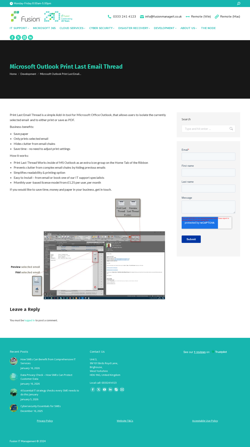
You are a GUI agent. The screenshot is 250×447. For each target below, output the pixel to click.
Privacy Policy (45, 420)
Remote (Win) (201, 17)
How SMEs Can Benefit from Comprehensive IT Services (48, 361)
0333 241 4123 (124, 17)
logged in (29, 320)
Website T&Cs (125, 420)
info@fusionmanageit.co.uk (163, 17)
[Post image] (14, 361)
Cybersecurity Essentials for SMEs (41, 406)
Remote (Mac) (230, 17)
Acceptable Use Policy (205, 420)
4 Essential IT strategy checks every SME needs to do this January (50, 392)
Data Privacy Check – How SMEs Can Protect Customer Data (46, 377)
